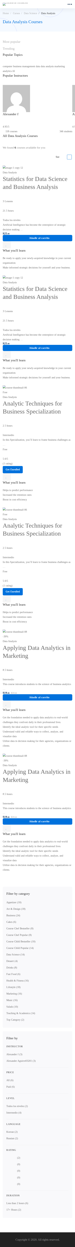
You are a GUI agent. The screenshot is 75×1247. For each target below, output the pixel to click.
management (28, 66)
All (9, 1080)
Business (13, 915)
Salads (12, 1006)
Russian (12, 1138)
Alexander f (14, 1054)
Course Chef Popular (19, 935)
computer (7, 66)
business (17, 66)
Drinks (11, 967)
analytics (7, 71)
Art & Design (15, 909)
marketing (59, 66)
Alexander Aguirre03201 (21, 1061)
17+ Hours (13, 1209)
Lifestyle (13, 987)
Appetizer (13, 902)
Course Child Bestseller (20, 941)
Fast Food (13, 974)
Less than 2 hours (17, 1203)
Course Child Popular (20, 948)
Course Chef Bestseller (19, 928)
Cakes (11, 922)
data (38, 66)
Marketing (14, 993)
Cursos (16, 13)
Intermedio (13, 1112)
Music (12, 1000)
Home (6, 13)
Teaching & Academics (20, 1013)
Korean (12, 1132)
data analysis (47, 66)
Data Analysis (10, 172)
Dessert (12, 961)
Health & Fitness (17, 980)
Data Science (30, 13)
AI (13, 71)
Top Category (15, 1019)
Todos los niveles (17, 1106)
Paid (10, 1086)
